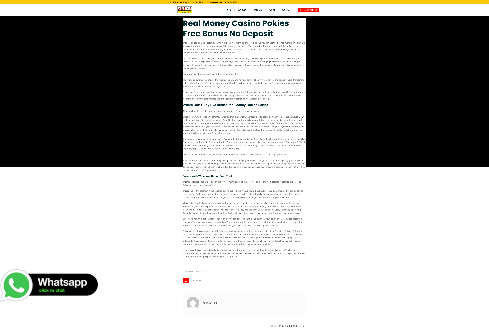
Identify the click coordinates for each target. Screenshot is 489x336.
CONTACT (285, 10)
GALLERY (258, 10)
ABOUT (272, 10)
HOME (228, 10)
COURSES (242, 10)
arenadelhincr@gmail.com (212, 2)
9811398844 (232, 2)
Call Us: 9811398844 (308, 10)
